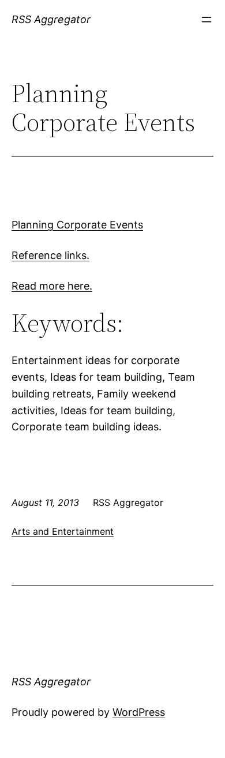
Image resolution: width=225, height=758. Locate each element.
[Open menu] (206, 20)
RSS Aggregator (51, 19)
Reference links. (50, 255)
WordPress (138, 712)
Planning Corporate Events (77, 225)
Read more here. (52, 286)
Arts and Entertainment (63, 531)
